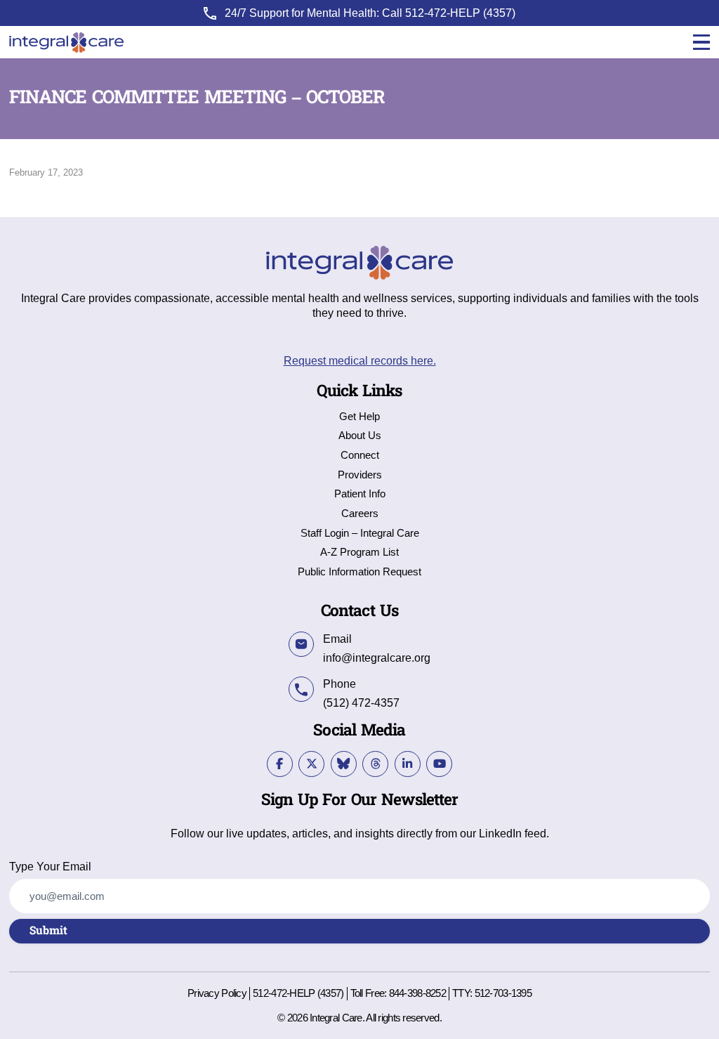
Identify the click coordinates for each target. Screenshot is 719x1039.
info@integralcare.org (376, 657)
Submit (48, 930)
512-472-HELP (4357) (298, 993)
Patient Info (359, 494)
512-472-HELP (442, 12)
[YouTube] (439, 764)
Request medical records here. (360, 360)
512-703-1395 (503, 993)
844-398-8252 (417, 993)
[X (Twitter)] (311, 764)
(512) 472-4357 (361, 702)
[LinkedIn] (408, 764)
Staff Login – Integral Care (360, 533)
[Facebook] (280, 764)
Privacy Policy (216, 993)
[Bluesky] (344, 764)
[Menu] (701, 42)
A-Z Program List (359, 552)
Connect (360, 455)
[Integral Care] (66, 42)
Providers (360, 475)
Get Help (359, 417)
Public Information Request (359, 572)
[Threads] (375, 764)
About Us (359, 436)
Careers (359, 514)
